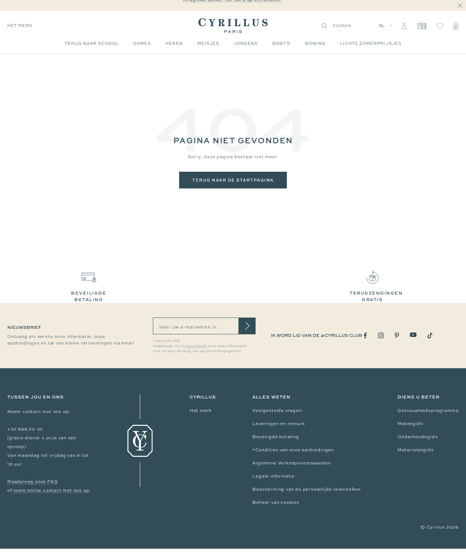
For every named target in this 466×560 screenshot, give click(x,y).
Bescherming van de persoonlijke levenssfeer (306, 489)
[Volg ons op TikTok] (430, 335)
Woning (315, 43)
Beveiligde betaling (275, 437)
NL (382, 25)
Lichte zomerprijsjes (371, 43)
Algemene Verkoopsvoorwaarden (291, 463)
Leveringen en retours (278, 424)
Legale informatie (273, 476)
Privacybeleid (194, 346)
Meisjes (208, 43)
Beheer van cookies (275, 502)
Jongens (246, 43)
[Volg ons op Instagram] (381, 335)
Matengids (410, 424)
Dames (142, 43)
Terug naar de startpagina (233, 180)
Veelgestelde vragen (276, 410)
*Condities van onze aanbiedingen (293, 450)
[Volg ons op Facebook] (365, 335)
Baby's (281, 43)
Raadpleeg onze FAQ (32, 482)
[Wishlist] (440, 26)
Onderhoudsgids (418, 437)
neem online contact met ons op (51, 490)
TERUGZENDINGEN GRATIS (376, 296)
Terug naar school (92, 43)
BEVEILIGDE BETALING (88, 296)
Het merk (201, 410)
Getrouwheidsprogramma (428, 410)
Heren (174, 43)
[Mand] (456, 26)
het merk (19, 25)
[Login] (404, 26)
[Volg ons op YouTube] (413, 334)
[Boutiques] (421, 26)
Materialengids (416, 450)
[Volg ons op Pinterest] (397, 335)
